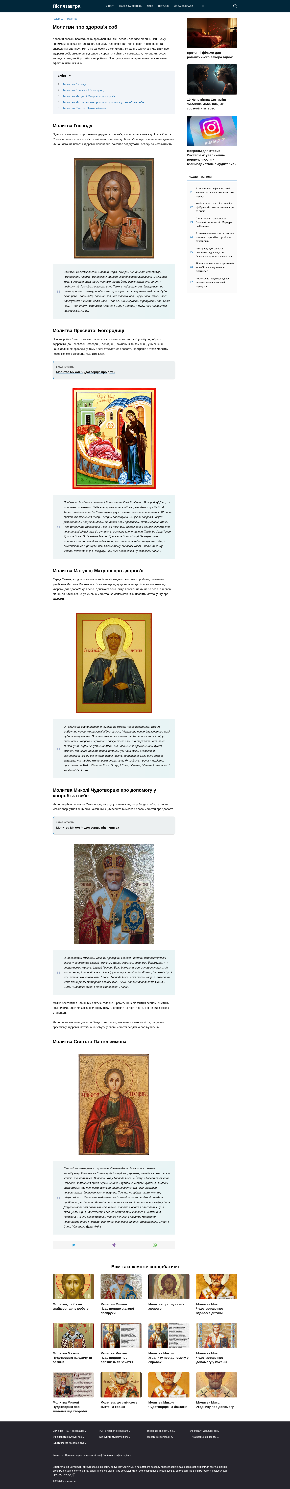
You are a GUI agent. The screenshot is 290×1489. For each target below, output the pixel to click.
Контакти (58, 1455)
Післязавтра (66, 6)
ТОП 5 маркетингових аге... (114, 1430)
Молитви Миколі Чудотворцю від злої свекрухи (117, 1308)
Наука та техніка (130, 6)
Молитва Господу (74, 84)
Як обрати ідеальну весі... (205, 1430)
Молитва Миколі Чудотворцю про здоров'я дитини (209, 1308)
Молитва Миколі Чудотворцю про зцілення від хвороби (70, 1407)
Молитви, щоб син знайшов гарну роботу (71, 1306)
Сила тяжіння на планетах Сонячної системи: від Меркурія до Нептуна (214, 222)
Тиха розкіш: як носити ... (204, 1436)
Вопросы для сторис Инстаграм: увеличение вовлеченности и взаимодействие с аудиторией (211, 157)
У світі (110, 6)
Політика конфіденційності (118, 1455)
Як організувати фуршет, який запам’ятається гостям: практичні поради (215, 192)
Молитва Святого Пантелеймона (84, 108)
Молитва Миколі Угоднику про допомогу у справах (168, 1358)
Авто (150, 6)
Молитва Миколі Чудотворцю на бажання (167, 1405)
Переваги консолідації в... (159, 1436)
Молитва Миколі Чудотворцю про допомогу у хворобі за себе (103, 102)
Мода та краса (183, 6)
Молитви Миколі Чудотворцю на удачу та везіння (72, 1358)
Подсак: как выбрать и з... (160, 1430)
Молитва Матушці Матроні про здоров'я (89, 96)
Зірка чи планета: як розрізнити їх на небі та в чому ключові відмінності (215, 267)
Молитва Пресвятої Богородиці (83, 90)
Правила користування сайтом (83, 1455)
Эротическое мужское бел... (69, 1442)
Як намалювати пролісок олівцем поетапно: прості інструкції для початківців (215, 237)
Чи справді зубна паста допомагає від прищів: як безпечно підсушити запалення (214, 252)
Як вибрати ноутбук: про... (68, 1436)
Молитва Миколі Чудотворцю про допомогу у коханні (211, 1358)
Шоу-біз (163, 6)
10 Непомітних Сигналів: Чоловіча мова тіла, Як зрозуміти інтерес (206, 104)
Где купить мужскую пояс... (115, 1436)
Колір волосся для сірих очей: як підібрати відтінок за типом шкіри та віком (215, 207)
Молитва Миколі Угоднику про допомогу (215, 1405)
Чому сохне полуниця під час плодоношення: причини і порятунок (213, 282)
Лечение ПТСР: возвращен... (69, 1430)
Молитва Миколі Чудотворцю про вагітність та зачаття (117, 1358)
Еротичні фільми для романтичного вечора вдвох (210, 55)
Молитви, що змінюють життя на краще (119, 1405)
